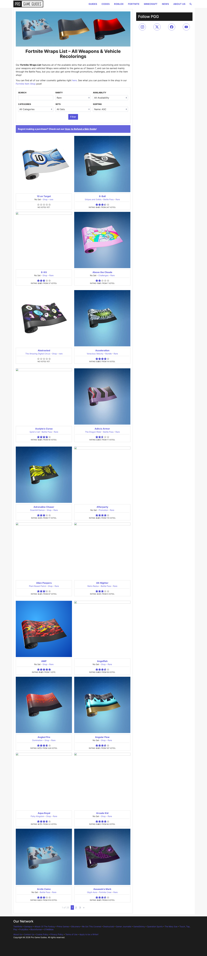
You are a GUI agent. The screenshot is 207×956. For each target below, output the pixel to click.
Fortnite (133, 4)
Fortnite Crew (105, 892)
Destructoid (108, 926)
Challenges (103, 275)
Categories (24, 104)
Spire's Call (35, 432)
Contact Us (29, 934)
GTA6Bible (49, 929)
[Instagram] (142, 26)
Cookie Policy (42, 934)
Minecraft (150, 4)
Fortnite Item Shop (26, 83)
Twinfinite (17, 926)
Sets (58, 104)
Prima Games (63, 926)
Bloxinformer (36, 929)
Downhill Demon (37, 510)
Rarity (59, 92)
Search (22, 92)
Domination (37, 740)
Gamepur (28, 926)
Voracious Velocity (95, 353)
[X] (157, 26)
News (165, 4)
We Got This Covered (91, 926)
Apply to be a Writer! (88, 934)
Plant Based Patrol (37, 586)
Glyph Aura (92, 892)
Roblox (118, 4)
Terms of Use (71, 934)
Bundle (108, 353)
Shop (45, 199)
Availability (99, 92)
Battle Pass (108, 199)
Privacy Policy (56, 934)
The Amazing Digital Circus (37, 353)
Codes (106, 4)
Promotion (103, 510)
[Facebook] (171, 26)
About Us (179, 4)
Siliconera (75, 926)
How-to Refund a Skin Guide (80, 129)
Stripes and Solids (93, 199)
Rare (118, 199)
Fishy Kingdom (37, 816)
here (74, 80)
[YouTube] (186, 26)
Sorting (97, 104)
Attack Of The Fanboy (44, 926)
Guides (93, 4)
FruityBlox (23, 929)
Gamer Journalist (123, 926)
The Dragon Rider (93, 432)
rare (51, 199)
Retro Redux (93, 586)
